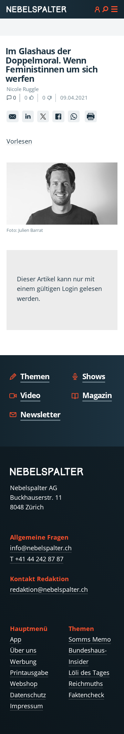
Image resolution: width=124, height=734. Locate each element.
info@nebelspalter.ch (41, 548)
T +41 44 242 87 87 (36, 559)
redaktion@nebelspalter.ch (49, 589)
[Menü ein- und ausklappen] (106, 8)
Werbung (23, 661)
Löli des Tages (89, 672)
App (15, 639)
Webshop (24, 683)
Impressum (26, 706)
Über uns (23, 650)
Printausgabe (29, 672)
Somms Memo (90, 639)
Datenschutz (28, 695)
